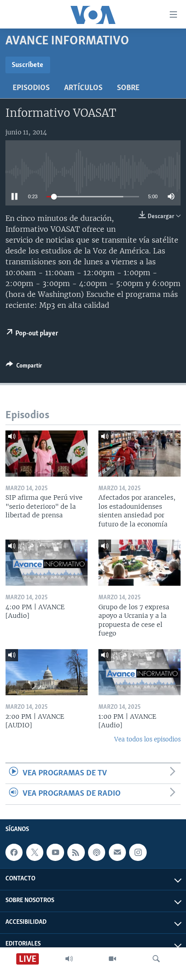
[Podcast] (96, 852)
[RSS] (75, 852)
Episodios (31, 88)
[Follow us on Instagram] (137, 852)
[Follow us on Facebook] (14, 852)
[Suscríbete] (117, 852)
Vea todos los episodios (147, 739)
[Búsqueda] (156, 958)
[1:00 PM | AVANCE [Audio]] (139, 672)
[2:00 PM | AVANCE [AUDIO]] (46, 672)
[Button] (24, 367)
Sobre (128, 88)
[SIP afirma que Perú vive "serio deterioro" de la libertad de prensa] (46, 453)
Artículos (83, 88)
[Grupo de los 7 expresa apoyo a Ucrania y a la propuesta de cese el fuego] (139, 563)
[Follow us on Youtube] (55, 852)
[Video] (112, 958)
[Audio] (69, 958)
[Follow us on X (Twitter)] (34, 852)
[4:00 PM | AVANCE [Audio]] (46, 563)
